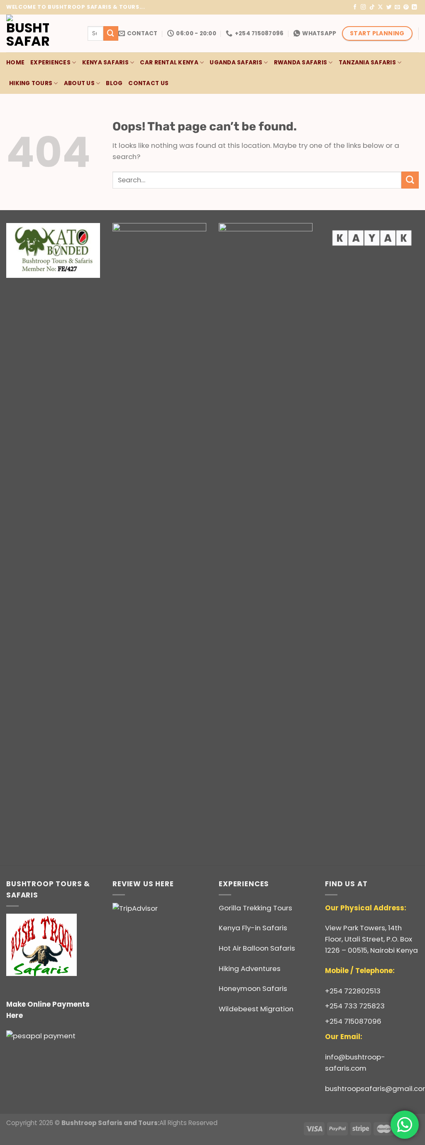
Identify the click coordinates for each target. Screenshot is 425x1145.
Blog (114, 83)
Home (15, 62)
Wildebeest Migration (256, 1009)
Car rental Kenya (169, 62)
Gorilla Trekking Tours (255, 908)
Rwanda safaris (300, 62)
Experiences (50, 62)
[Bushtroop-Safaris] (40, 33)
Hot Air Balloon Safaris (257, 948)
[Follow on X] (380, 7)
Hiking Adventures (250, 968)
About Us (79, 83)
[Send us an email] (397, 7)
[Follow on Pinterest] (406, 7)
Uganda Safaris (236, 62)
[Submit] (110, 33)
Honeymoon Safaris (253, 988)
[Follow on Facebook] (355, 7)
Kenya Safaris (105, 62)
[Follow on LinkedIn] (414, 7)
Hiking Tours (30, 83)
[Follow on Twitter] (389, 7)
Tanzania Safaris (367, 62)
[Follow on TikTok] (372, 7)
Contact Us (148, 83)
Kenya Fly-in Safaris (253, 928)
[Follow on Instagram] (363, 7)
